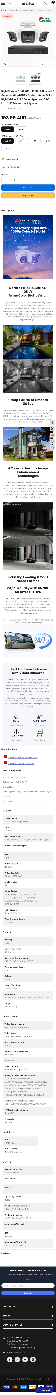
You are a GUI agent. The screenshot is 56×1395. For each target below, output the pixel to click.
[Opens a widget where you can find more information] (44, 1390)
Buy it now (28, 195)
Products (11, 10)
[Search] (10, 3)
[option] (28, 40)
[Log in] (45, 3)
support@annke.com (16, 1352)
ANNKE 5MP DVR (12, 598)
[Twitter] (17, 1359)
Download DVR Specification (21, 763)
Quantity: (5, 174)
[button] (47, 64)
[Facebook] (10, 1359)
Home (3, 10)
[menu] (3, 3)
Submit (28, 1293)
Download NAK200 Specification (23, 757)
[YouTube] (25, 1359)
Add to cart (28, 187)
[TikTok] (33, 1359)
